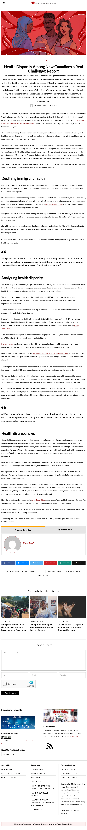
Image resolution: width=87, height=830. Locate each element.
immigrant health (55, 572)
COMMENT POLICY (69, 773)
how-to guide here (72, 736)
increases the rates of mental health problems (51, 353)
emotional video (38, 500)
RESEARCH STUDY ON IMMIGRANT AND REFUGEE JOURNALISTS (42, 802)
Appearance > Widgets (31, 824)
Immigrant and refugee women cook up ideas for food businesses (42, 627)
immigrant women (74, 572)
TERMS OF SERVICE (69, 777)
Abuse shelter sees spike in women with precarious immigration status (70, 627)
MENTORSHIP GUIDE (39, 773)
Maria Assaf (41, 106)
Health (43, 61)
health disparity (12, 572)
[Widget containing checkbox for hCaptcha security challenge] (18, 684)
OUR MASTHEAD (8, 777)
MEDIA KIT (35, 777)
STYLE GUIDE (36, 782)
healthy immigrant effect (33, 572)
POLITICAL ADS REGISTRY (12, 773)
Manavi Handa (7, 344)
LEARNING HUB (37, 769)
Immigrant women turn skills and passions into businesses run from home (13, 627)
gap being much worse (54, 204)
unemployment (43, 575)
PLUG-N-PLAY (37, 809)
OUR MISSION (7, 769)
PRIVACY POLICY (68, 769)
